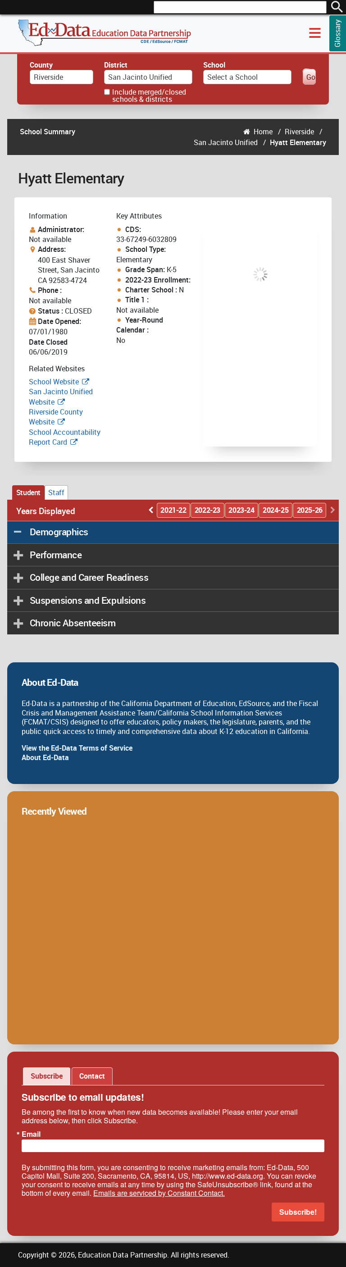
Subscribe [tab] (47, 1076)
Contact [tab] (92, 1076)
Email (31, 1134)
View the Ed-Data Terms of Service (77, 748)
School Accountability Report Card (64, 437)
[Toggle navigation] (315, 33)
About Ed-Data (45, 757)
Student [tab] (28, 492)
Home (263, 132)
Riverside (299, 132)
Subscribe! (298, 1212)
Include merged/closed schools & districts (149, 95)
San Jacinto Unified (226, 142)
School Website (55, 382)
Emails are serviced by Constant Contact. (159, 1193)
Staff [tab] (56, 492)
